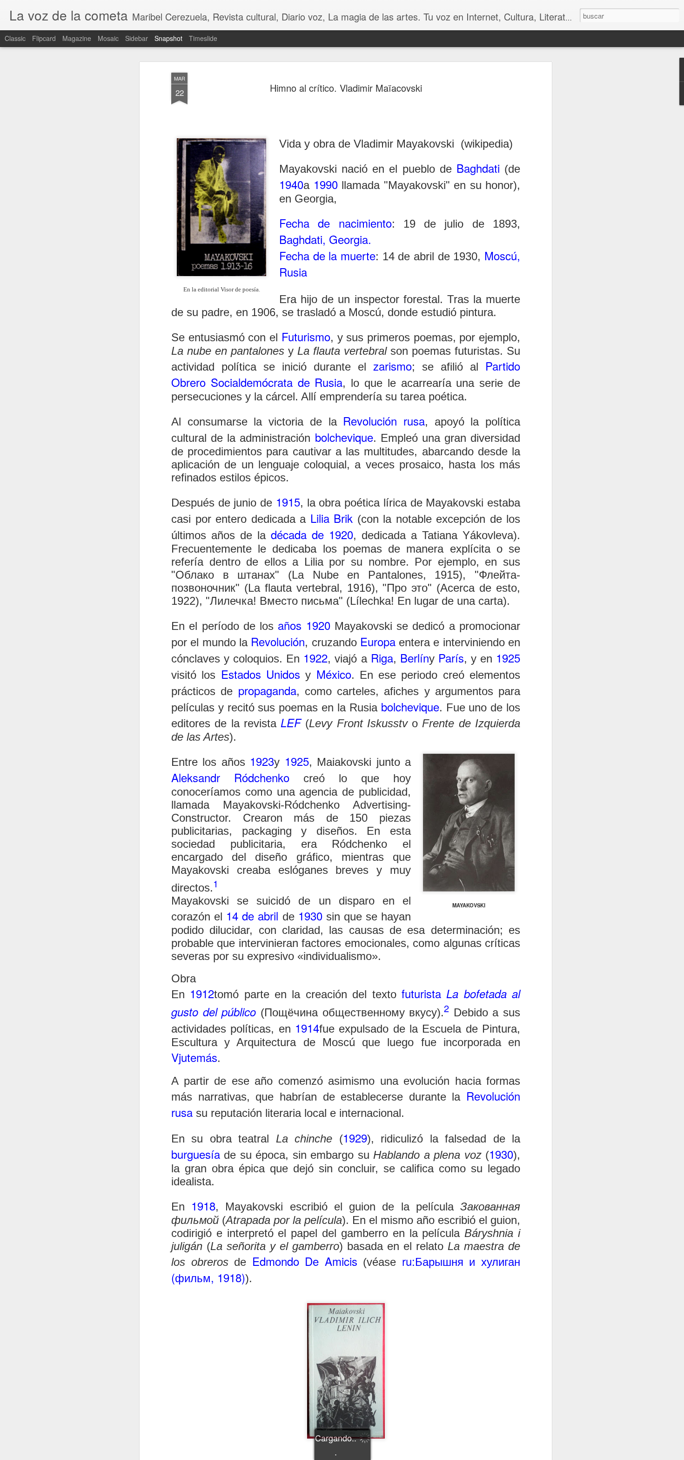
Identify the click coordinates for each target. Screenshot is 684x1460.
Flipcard (44, 38)
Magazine (76, 38)
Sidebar (136, 38)
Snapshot (168, 38)
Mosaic (108, 38)
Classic (15, 38)
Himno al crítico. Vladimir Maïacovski (346, 88)
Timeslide (203, 38)
